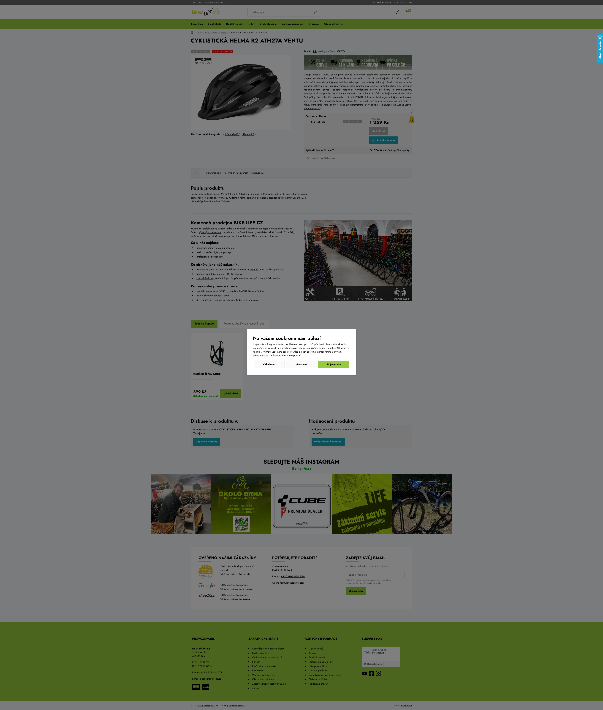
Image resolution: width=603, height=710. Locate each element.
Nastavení (301, 364)
